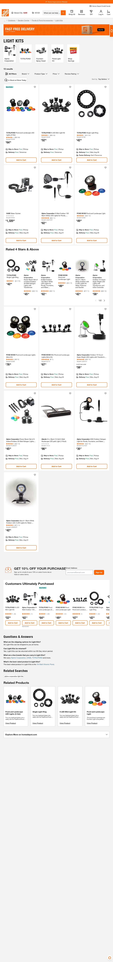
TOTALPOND (37, 658)
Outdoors (11, 20)
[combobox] (51, 12)
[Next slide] (104, 300)
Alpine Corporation (18, 658)
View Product (10, 723)
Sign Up (99, 572)
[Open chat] (111, 31)
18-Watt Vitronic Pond (45, 664)
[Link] (21, 124)
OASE (29, 658)
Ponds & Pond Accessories (42, 20)
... (5, 21)
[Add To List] (35, 87)
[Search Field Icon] (63, 12)
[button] (100, 79)
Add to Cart (21, 160)
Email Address (71, 568)
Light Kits (59, 20)
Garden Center (23, 20)
